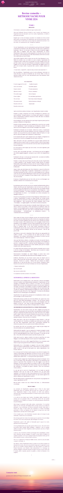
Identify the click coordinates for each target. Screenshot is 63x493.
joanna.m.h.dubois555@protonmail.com (18, 476)
